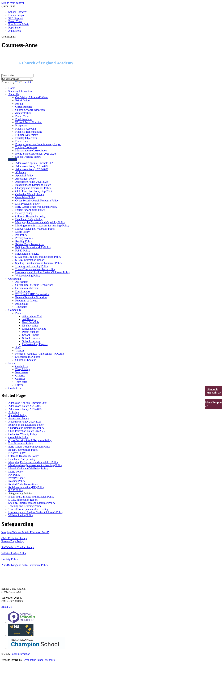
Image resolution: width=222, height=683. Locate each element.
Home (11, 87)
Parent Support (30, 331)
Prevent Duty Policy (12, 541)
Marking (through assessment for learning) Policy (42, 225)
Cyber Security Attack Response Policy (36, 200)
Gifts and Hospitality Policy (30, 216)
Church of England (25, 359)
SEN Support (15, 18)
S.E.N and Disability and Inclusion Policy (38, 256)
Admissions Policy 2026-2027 (31, 166)
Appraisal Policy (24, 175)
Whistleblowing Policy (27, 275)
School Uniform (31, 338)
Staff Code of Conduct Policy (17, 547)
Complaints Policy (25, 197)
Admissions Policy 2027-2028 (31, 169)
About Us (13, 94)
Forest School (22, 291)
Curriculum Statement (27, 288)
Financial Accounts (25, 128)
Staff (17, 347)
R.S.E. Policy (22, 250)
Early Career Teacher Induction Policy (36, 206)
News (11, 363)
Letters (19, 384)
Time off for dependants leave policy (35, 269)
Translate (27, 82)
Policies (12, 159)
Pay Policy (21, 234)
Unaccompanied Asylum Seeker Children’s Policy (42, 272)
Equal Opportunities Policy (30, 209)
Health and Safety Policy (28, 219)
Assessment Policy (25, 178)
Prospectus (21, 125)
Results (19, 103)
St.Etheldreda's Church (27, 356)
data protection (23, 112)
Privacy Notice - (24, 238)
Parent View (15, 21)
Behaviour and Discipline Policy (33, 184)
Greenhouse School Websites (39, 659)
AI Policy (20, 172)
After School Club (32, 316)
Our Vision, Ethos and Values (31, 97)
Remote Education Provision (31, 297)
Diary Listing (22, 369)
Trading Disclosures (26, 147)
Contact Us (21, 366)
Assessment (21, 281)
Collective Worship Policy (29, 194)
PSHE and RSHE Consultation (32, 294)
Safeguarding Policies (27, 253)
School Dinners (30, 334)
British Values (23, 100)
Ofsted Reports (23, 106)
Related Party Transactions (29, 244)
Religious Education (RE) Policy (33, 247)
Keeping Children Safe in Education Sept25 (25, 532)
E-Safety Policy (23, 213)
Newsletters (21, 372)
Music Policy (22, 231)
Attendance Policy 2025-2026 (31, 181)
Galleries (20, 375)
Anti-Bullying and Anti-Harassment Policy (24, 565)
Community (14, 309)
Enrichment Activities (34, 328)
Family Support (16, 15)
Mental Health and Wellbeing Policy (35, 228)
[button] (17, 37)
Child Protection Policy (14, 538)
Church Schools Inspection (30, 109)
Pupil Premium (23, 119)
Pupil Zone (14, 27)
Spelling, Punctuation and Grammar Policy (38, 263)
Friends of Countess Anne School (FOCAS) (39, 353)
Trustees (19, 350)
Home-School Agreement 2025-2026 (35, 153)
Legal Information (20, 653)
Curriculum (14, 278)
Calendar (20, 378)
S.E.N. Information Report (29, 259)
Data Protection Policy (27, 203)
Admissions (14, 30)
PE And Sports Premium (28, 122)
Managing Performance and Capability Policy (40, 222)
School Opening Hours (28, 156)
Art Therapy (29, 319)
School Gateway (17, 11)
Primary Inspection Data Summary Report (38, 144)
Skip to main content (12, 2)
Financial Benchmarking (28, 131)
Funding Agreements (26, 134)
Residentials (21, 303)
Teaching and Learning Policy (31, 266)
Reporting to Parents (26, 300)
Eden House (22, 141)
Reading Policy (23, 241)
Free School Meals (18, 24)
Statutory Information (20, 91)
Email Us (6, 606)
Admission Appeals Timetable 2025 (34, 163)
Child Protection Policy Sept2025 (33, 191)
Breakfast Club (30, 322)
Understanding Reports (35, 344)
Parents (19, 313)
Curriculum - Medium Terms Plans (34, 284)
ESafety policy (30, 325)
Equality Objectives (26, 137)
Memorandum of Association (31, 150)
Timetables (21, 306)
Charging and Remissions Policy (33, 188)
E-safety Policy (9, 559)
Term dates (21, 381)
